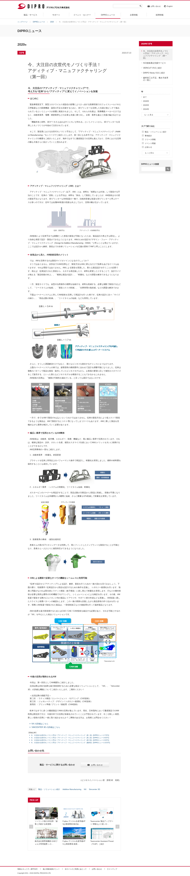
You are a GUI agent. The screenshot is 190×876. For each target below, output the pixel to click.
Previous (31, 827)
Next (117, 827)
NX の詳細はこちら (40, 724)
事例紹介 (148, 136)
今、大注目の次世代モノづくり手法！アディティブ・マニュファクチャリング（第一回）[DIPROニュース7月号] (70, 735)
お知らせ (148, 147)
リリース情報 (150, 139)
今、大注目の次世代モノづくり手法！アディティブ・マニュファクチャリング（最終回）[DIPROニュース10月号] (70, 743)
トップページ (22, 22)
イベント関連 (150, 143)
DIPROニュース (39, 22)
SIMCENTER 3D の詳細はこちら (46, 727)
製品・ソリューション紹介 (155, 132)
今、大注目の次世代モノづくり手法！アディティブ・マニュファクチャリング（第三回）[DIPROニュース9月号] (70, 740)
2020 (52, 22)
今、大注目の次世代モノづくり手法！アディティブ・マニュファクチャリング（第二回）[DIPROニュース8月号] (70, 738)
